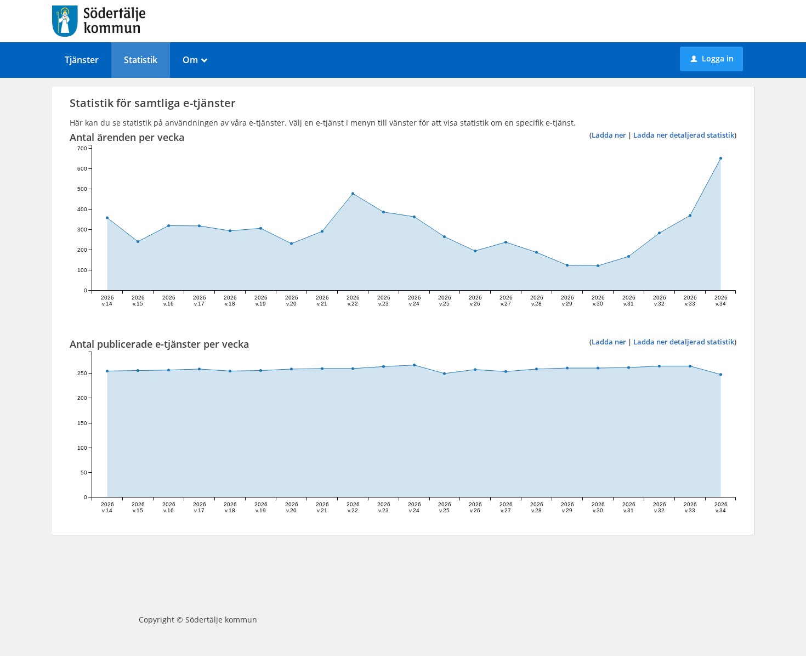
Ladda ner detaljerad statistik (683, 135)
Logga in (712, 58)
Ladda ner (609, 135)
